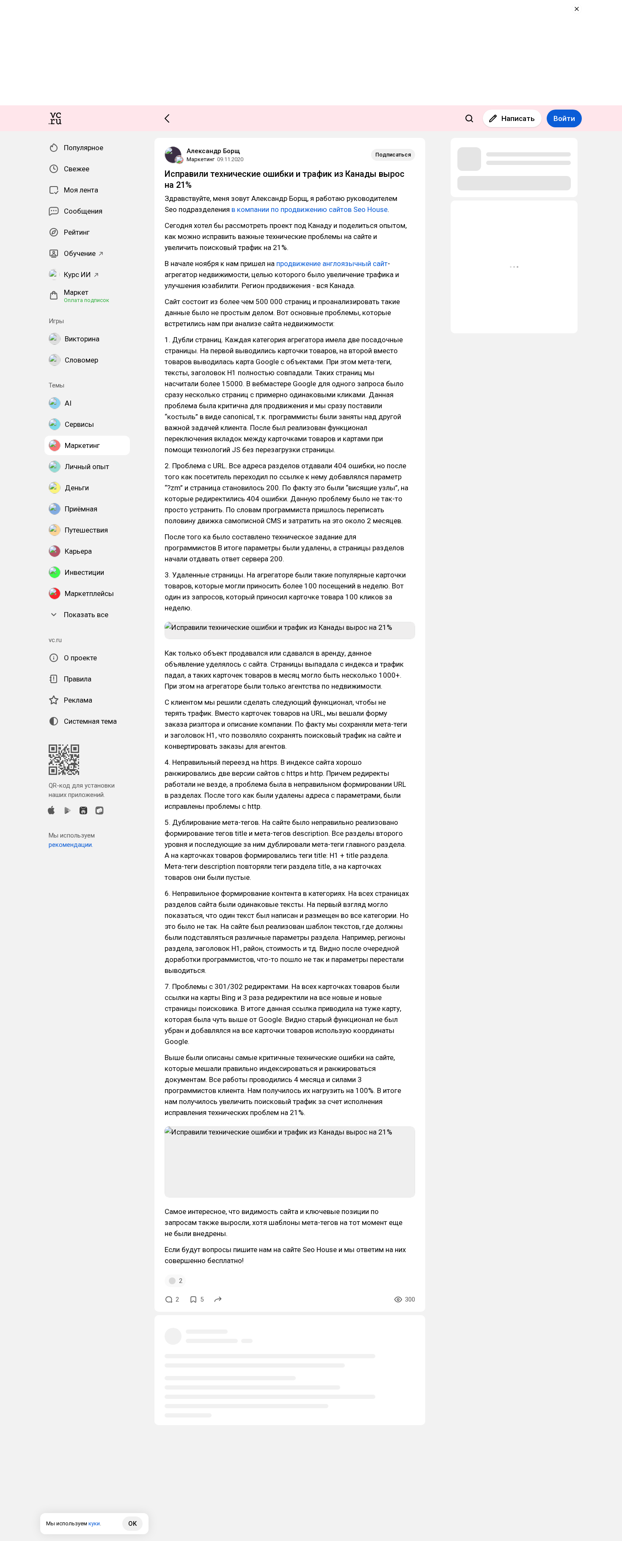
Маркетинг (201, 159)
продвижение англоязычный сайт (332, 263)
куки (94, 1523)
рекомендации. (71, 845)
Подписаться (393, 154)
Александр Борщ (213, 151)
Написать (518, 118)
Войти (564, 118)
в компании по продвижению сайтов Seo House (309, 209)
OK (132, 1523)
